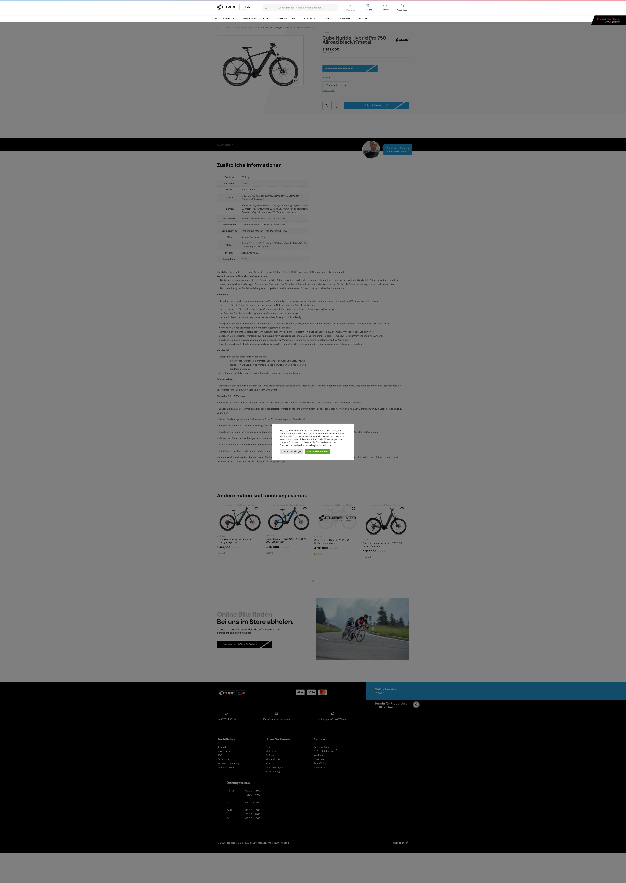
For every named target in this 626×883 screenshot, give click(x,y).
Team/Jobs (344, 18)
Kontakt (364, 18)
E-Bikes (308, 18)
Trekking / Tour (286, 18)
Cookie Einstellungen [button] (291, 451)
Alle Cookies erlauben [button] (317, 451)
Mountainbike (223, 18)
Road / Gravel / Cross (255, 18)
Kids (327, 18)
